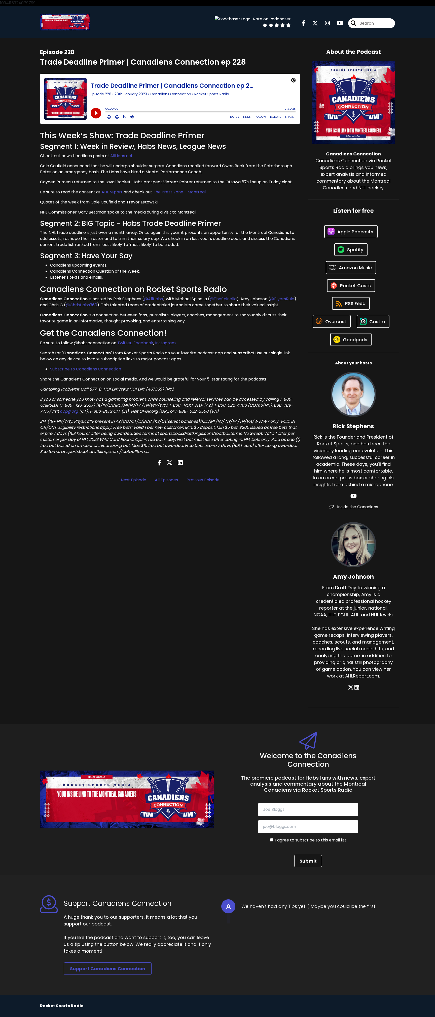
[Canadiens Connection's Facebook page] (303, 23)
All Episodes (166, 480)
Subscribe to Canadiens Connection (85, 369)
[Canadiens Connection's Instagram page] (324, 23)
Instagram (165, 343)
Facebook (143, 343)
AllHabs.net (121, 156)
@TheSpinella (223, 299)
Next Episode (133, 480)
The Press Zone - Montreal (179, 192)
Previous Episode (203, 480)
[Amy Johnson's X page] (350, 687)
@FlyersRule (282, 299)
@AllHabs (153, 299)
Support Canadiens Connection (107, 968)
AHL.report (112, 192)
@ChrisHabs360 (81, 305)
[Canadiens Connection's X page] (312, 23)
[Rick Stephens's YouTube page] (353, 496)
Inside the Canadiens (357, 507)
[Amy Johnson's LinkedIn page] (356, 687)
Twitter (124, 343)
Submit (308, 861)
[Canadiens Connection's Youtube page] (337, 23)
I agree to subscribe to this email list (310, 840)
